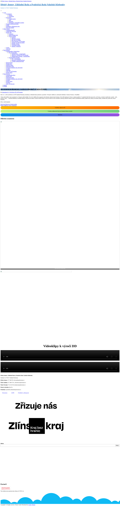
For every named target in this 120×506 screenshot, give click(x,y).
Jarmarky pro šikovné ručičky (18, 42)
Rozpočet (11, 21)
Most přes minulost (16, 39)
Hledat (2, 443)
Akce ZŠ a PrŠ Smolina (11, 71)
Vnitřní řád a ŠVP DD (11, 31)
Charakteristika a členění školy (13, 51)
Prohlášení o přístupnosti (23, 392)
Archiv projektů (12, 36)
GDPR (7, 25)
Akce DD (8, 49)
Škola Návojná (6, 74)
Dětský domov (6, 29)
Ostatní (7, 47)
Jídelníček (8, 70)
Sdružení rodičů (9, 65)
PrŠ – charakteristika (16, 59)
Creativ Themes (31, 504)
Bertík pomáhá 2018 (13, 35)
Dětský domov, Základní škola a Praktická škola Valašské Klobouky (33, 4)
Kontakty (8, 82)
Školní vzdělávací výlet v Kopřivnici (9, 105)
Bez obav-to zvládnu (16, 40)
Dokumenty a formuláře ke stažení (16, 22)
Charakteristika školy (10, 75)
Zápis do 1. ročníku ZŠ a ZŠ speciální (20, 55)
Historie (10, 15)
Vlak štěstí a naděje (16, 45)
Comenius (11, 34)
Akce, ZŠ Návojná (10, 84)
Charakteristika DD (10, 30)
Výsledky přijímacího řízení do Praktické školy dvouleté (60, 111)
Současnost (11, 16)
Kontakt (5, 86)
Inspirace (14, 37)
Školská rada (9, 64)
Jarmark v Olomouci (16, 46)
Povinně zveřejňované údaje (12, 24)
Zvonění (8, 69)
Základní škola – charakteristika (19, 54)
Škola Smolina (6, 50)
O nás (4, 12)
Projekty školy (9, 72)
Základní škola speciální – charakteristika (21, 56)
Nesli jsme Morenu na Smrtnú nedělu (9, 104)
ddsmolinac (4, 92)
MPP (10, 20)
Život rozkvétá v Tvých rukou (18, 41)
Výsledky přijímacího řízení (18, 61)
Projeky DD (8, 32)
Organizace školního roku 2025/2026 (14, 67)
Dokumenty (8, 17)
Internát (5, 85)
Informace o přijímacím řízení (18, 60)
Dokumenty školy (10, 66)
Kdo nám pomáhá (10, 27)
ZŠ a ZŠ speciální (13, 52)
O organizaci (9, 14)
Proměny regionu (15, 44)
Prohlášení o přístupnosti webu (13, 26)
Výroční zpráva (12, 19)
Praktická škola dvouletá (14, 57)
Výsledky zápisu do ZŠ (60, 107)
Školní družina (9, 62)
